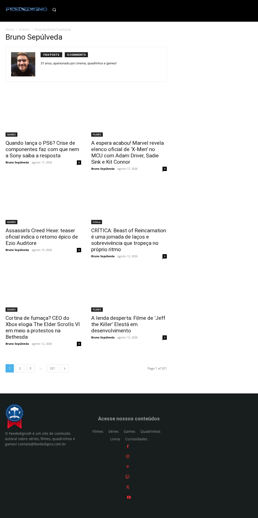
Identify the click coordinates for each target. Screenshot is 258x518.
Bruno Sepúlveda (17, 162)
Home (10, 29)
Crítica (97, 222)
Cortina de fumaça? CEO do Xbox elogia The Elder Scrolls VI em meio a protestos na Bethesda (43, 327)
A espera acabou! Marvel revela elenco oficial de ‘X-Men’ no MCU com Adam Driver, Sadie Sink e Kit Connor (127, 152)
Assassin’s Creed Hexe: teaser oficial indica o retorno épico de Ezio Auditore (42, 236)
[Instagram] (127, 456)
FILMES (97, 134)
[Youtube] (129, 497)
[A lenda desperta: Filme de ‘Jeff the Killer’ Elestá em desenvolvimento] (129, 290)
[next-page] (64, 368)
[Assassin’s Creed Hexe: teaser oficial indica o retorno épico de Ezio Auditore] (43, 203)
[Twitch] (128, 477)
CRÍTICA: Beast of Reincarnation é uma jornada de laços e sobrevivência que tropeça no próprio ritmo (128, 239)
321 (52, 368)
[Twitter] (127, 487)
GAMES (11, 134)
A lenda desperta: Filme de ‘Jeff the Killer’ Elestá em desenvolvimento (128, 324)
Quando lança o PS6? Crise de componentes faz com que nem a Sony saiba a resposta (42, 149)
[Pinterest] (127, 467)
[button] (59, 10)
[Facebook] (128, 446)
